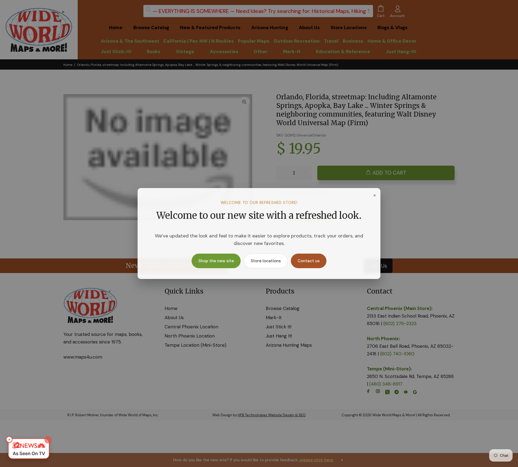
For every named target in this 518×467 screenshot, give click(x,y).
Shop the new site (216, 261)
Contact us (309, 261)
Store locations (266, 261)
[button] (28, 448)
